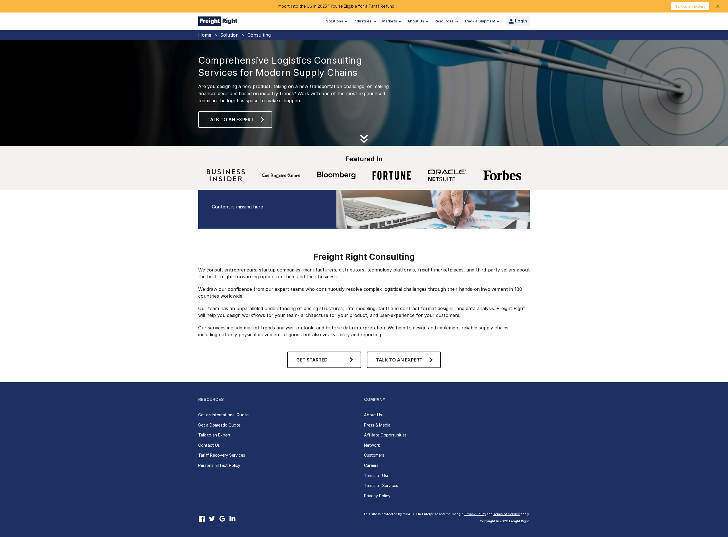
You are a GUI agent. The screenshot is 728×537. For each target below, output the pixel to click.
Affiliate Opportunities (385, 434)
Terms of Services (381, 485)
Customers (374, 455)
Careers (371, 465)
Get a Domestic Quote (219, 425)
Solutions (335, 21)
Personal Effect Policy (219, 465)
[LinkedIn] (232, 518)
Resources (444, 21)
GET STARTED (312, 360)
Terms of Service (506, 514)
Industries (362, 21)
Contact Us (209, 445)
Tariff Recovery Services (221, 455)
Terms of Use (376, 475)
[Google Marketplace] (222, 518)
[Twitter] (211, 518)
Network (372, 445)
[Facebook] (201, 518)
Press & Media (377, 425)
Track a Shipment (480, 21)
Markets (390, 21)
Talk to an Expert (690, 6)
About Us (416, 21)
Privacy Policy (377, 495)
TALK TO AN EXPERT (399, 360)
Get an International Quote (223, 414)
